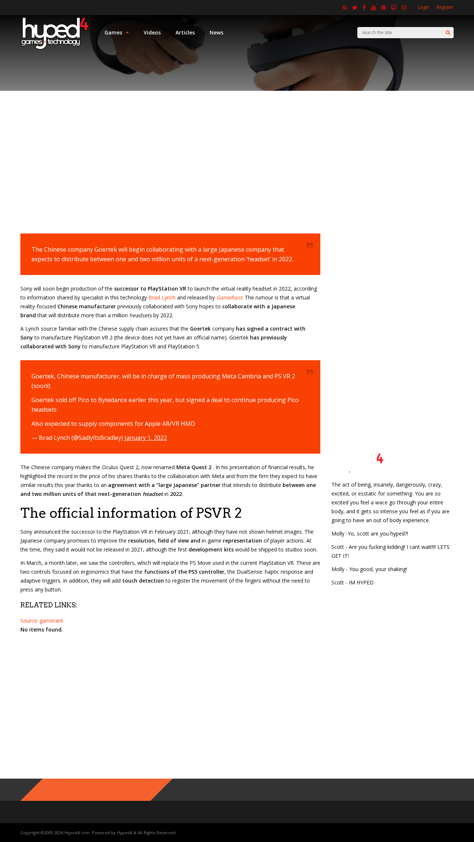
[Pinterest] (383, 7)
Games (113, 32)
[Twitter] (354, 7)
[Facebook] (364, 7)
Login (423, 7)
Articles (185, 32)
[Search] (448, 32)
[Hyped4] (55, 48)
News (216, 32)
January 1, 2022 (145, 438)
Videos (152, 32)
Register (445, 7)
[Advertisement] (237, 157)
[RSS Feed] (345, 7)
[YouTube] (373, 7)
